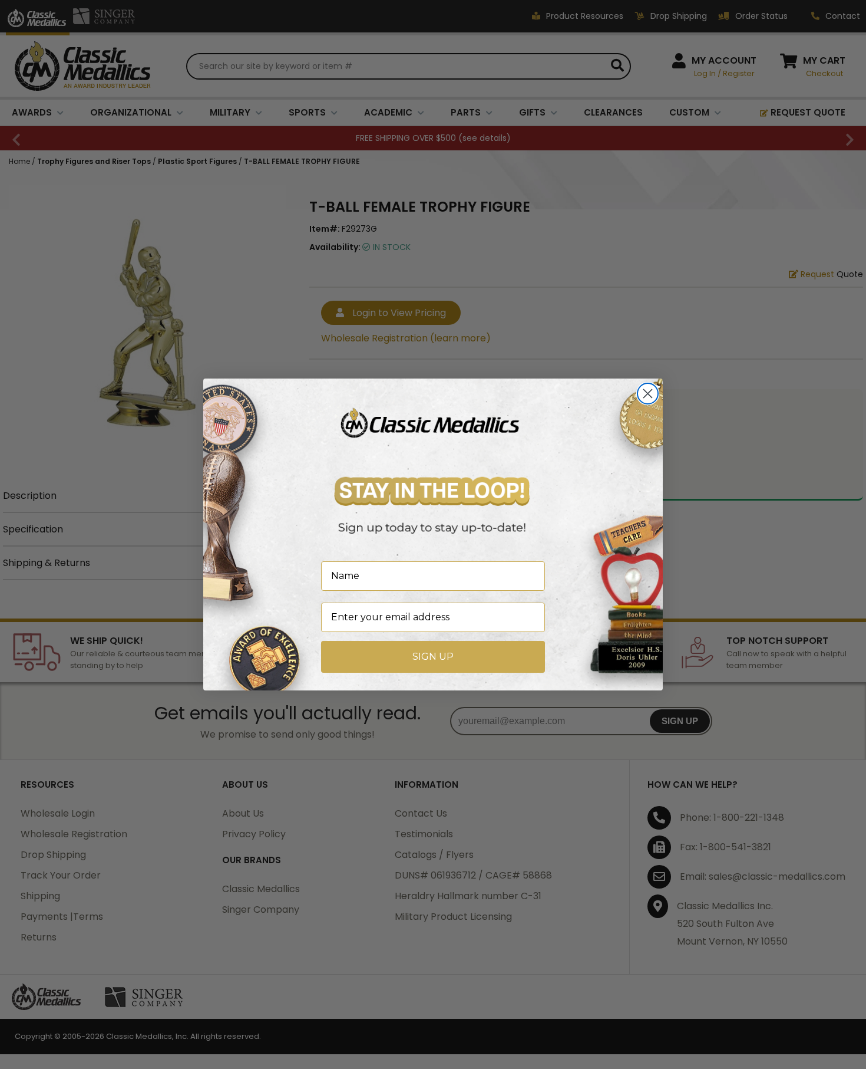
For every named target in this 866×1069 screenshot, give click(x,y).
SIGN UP (433, 656)
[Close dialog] (647, 393)
